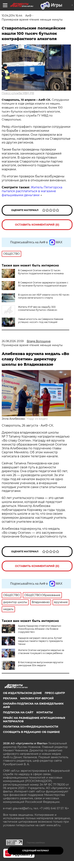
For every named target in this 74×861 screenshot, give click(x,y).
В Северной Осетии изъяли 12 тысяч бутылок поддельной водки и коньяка (41, 272)
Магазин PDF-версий (37, 698)
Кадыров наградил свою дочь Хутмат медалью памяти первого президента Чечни (40, 641)
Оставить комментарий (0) (37, 224)
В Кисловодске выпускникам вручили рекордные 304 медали (40, 664)
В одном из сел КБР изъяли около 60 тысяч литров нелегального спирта (43, 296)
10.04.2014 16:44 (12, 15)
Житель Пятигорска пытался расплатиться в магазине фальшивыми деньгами (32, 191)
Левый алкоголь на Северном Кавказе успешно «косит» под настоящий (40, 320)
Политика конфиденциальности (30, 726)
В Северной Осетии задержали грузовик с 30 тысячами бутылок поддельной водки (43, 284)
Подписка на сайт (18, 712)
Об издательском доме (22, 693)
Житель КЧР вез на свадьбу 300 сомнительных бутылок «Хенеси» (37, 308)
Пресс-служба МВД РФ (18, 93)
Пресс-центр (55, 693)
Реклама (10, 698)
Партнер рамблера (36, 842)
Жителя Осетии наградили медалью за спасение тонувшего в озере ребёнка (41, 652)
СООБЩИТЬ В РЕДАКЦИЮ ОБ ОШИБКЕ (31, 732)
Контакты (44, 712)
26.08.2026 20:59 (13, 341)
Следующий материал (35, 850)
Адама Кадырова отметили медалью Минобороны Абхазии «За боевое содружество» (39, 628)
